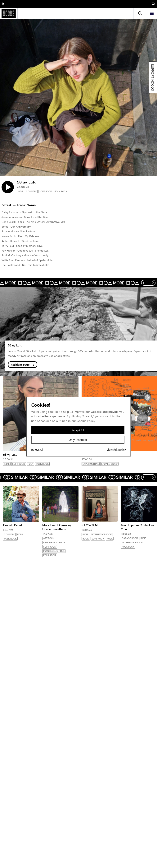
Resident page (20, 364)
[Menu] (152, 13)
